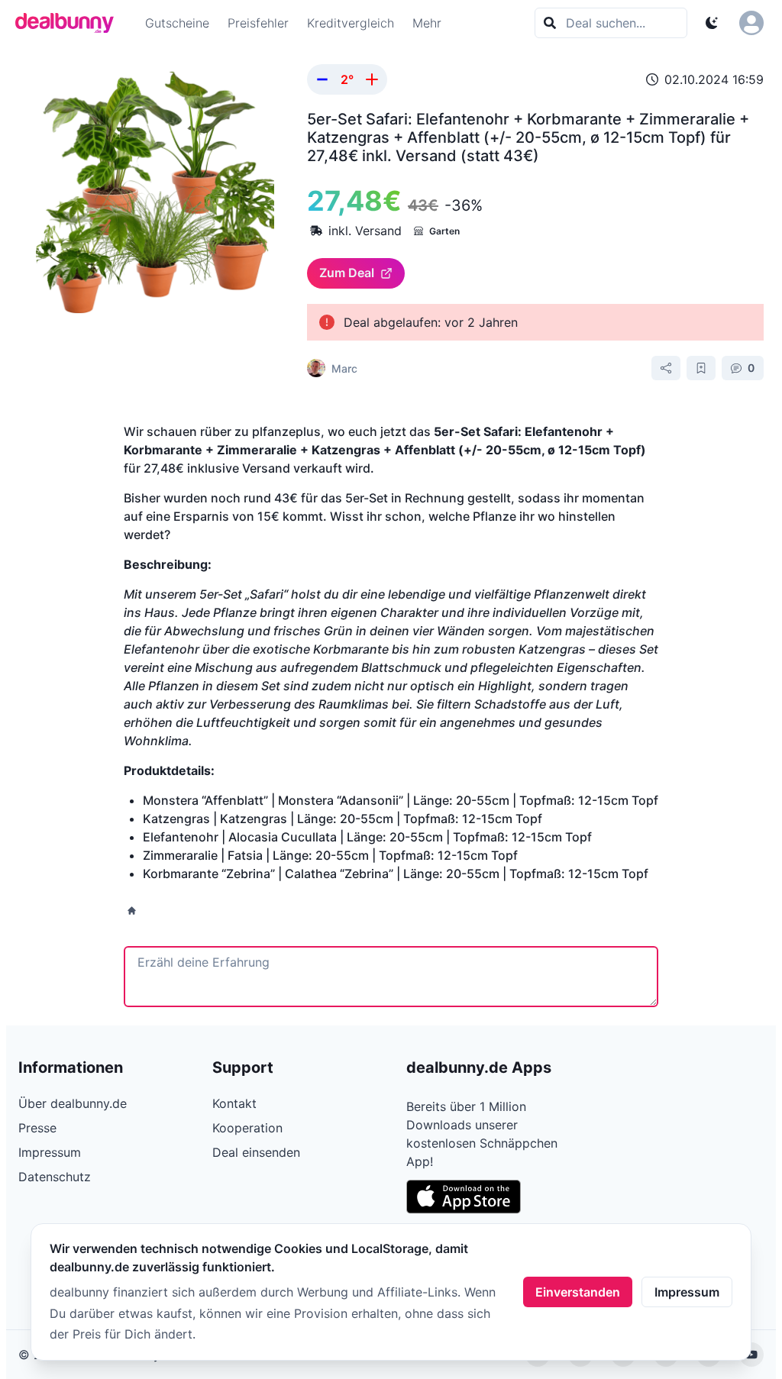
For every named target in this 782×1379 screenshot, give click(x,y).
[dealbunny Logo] (69, 23)
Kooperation (247, 1127)
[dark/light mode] (711, 23)
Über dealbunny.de (72, 1103)
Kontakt (234, 1103)
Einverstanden (577, 1292)
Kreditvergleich (350, 23)
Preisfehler (258, 23)
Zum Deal (346, 272)
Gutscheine (177, 23)
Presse (37, 1127)
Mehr (426, 23)
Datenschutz (54, 1176)
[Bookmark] (701, 368)
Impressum (686, 1292)
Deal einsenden (256, 1152)
